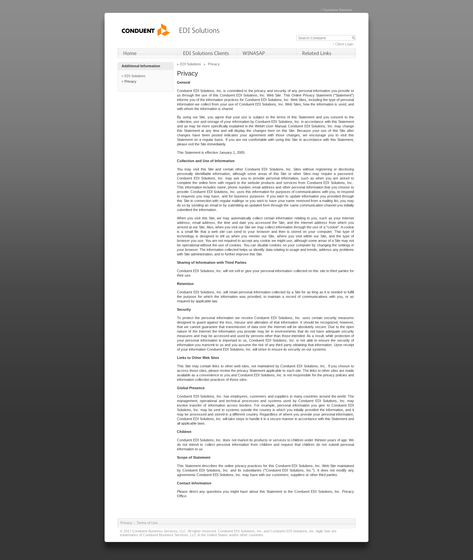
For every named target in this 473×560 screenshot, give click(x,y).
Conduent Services (337, 10)
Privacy (130, 81)
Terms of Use (147, 523)
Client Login (344, 44)
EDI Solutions (135, 76)
